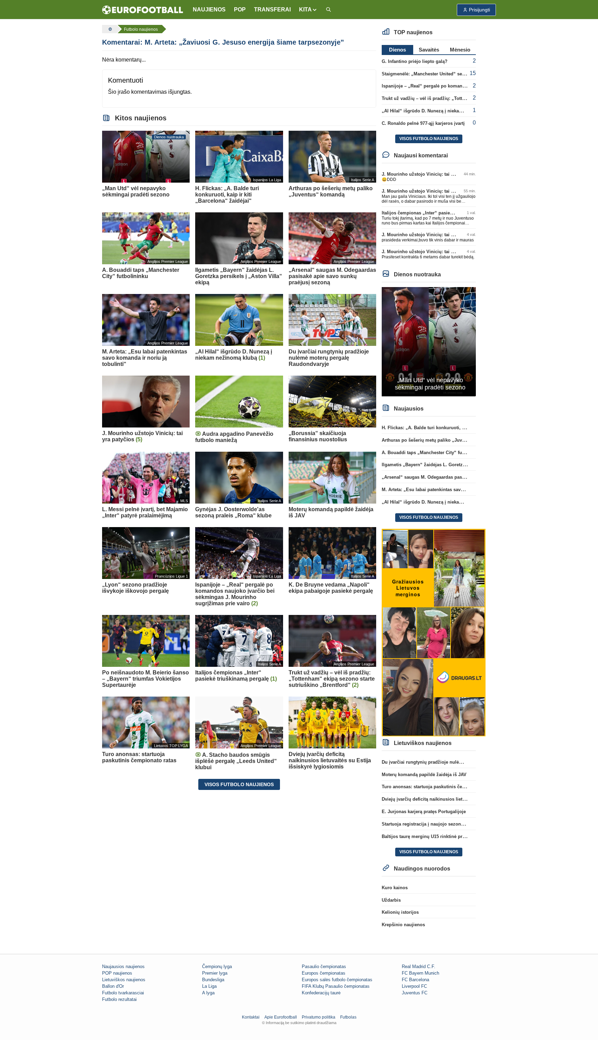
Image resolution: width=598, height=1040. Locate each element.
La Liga (209, 986)
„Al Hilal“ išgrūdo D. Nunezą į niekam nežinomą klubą (440, 110)
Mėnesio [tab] (460, 50)
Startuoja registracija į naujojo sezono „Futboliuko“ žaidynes (448, 824)
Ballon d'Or (113, 986)
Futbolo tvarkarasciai (123, 992)
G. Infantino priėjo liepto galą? (414, 61)
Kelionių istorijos (400, 912)
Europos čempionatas (323, 973)
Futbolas (348, 1017)
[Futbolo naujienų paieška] (328, 10)
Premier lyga (214, 973)
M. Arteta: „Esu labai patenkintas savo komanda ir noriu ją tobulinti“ (455, 489)
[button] (308, 10)
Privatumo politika (318, 1017)
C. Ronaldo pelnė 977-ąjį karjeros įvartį (423, 123)
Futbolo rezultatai (119, 999)
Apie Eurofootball (280, 1017)
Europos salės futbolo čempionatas (337, 979)
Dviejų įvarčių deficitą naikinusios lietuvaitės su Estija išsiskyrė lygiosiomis (463, 799)
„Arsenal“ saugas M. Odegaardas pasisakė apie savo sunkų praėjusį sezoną (463, 477)
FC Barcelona (415, 979)
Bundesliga (213, 979)
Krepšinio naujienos (403, 924)
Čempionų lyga (217, 966)
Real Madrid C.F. (418, 966)
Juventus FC (414, 992)
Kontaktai (251, 1017)
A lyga (208, 992)
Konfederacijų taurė (321, 992)
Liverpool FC (414, 986)
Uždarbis (391, 900)
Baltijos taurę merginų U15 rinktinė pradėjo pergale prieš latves (449, 836)
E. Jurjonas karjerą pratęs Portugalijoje (424, 811)
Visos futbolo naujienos (239, 784)
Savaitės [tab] (429, 50)
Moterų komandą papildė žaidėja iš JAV (424, 774)
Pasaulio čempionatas (324, 966)
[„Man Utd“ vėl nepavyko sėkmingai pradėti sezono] (429, 341)
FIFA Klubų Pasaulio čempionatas (336, 986)
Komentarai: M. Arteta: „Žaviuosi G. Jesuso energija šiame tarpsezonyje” (223, 42)
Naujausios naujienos (123, 966)
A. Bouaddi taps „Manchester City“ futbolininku (433, 452)
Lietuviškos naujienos (123, 979)
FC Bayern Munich (420, 973)
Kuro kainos (395, 887)
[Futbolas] (109, 29)
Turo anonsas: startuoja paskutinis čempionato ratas (438, 786)
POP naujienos (117, 973)
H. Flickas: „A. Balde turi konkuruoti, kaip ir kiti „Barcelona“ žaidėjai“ (457, 427)
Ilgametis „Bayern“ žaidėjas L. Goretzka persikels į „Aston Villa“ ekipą (458, 464)
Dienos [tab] (397, 50)
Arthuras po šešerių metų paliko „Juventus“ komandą (439, 440)
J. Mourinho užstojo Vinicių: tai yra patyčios (429, 174)
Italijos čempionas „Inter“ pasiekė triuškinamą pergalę (440, 212)
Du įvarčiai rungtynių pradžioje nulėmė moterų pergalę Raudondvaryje (457, 762)
